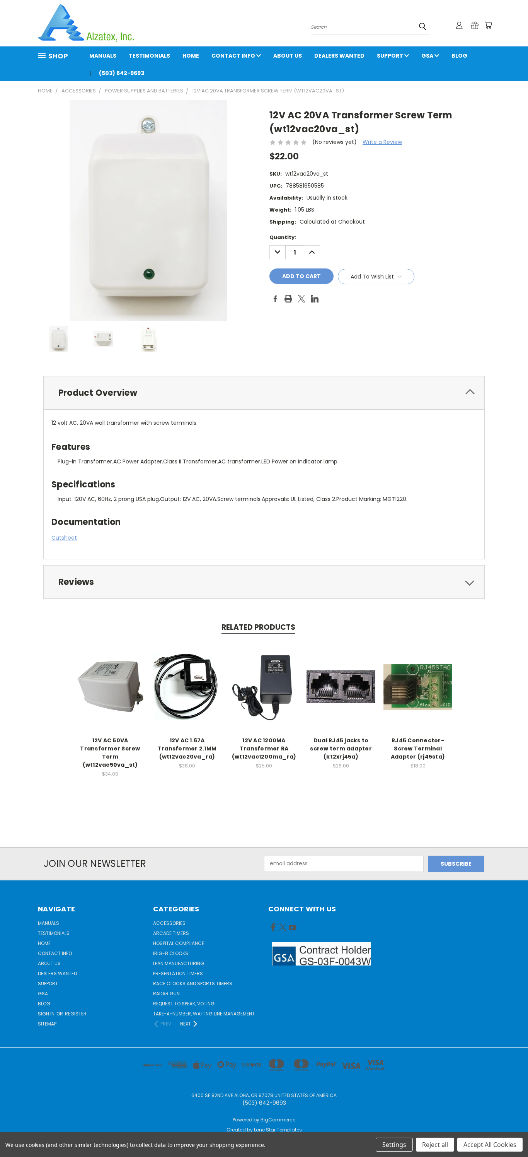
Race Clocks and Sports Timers (192, 983)
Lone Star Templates (278, 1129)
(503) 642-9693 (121, 73)
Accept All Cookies (489, 1144)
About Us (287, 56)
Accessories (169, 923)
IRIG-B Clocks (170, 953)
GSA (427, 56)
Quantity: (282, 237)
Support (390, 56)
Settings (394, 1144)
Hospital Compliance (178, 943)
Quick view (110, 678)
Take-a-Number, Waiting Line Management (204, 1013)
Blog (459, 56)
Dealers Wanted (339, 56)
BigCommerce (278, 1119)
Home (190, 56)
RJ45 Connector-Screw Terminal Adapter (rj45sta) (418, 749)
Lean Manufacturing (178, 963)
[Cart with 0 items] (488, 25)
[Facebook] (275, 298)
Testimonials (149, 56)
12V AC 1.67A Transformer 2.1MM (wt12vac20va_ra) (187, 749)
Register (76, 1013)
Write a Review (382, 142)
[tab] (264, 393)
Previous (507, 1132)
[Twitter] (301, 298)
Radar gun (166, 993)
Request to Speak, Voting (184, 1003)
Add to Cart (110, 692)
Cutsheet (64, 538)
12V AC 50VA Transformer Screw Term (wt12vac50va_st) (110, 753)
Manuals (102, 56)
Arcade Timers (171, 933)
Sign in (47, 1013)
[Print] (288, 298)
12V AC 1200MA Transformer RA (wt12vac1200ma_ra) (264, 749)
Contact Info (233, 56)
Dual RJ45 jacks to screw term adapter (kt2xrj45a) (341, 749)
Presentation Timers (178, 973)
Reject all (435, 1144)
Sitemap (47, 1023)
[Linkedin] (315, 298)
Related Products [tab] (258, 627)
